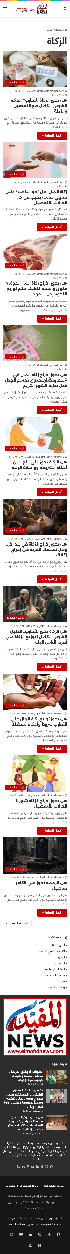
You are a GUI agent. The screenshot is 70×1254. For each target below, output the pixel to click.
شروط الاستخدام (29, 1185)
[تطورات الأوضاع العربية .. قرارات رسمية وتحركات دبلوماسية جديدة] (56, 1077)
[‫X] (46, 1166)
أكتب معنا (26, 1218)
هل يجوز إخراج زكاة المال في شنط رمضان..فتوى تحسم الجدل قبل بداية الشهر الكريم (36, 380)
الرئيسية (60, 29)
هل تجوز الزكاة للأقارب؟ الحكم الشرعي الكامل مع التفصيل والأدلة (38, 105)
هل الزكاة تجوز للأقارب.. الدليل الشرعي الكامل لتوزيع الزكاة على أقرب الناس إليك (36, 637)
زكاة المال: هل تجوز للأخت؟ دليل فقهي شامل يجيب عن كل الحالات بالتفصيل (36, 197)
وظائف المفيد (56, 987)
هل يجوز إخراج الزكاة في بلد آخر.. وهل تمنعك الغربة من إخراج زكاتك (36, 549)
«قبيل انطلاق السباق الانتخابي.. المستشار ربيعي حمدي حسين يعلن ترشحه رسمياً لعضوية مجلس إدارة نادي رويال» (23, 1099)
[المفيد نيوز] (35, 8)
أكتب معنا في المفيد (52, 951)
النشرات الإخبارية (55, 969)
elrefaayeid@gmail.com (50, 90)
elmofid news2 (55, 456)
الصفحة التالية (20, 923)
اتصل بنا (60, 957)
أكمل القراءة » (52, 135)
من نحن (60, 981)
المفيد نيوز (58, 963)
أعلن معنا (58, 945)
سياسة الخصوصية (54, 975)
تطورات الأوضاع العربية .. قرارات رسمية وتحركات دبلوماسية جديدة (25, 1076)
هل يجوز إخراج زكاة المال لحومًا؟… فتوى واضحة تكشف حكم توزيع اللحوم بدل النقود (35, 288)
